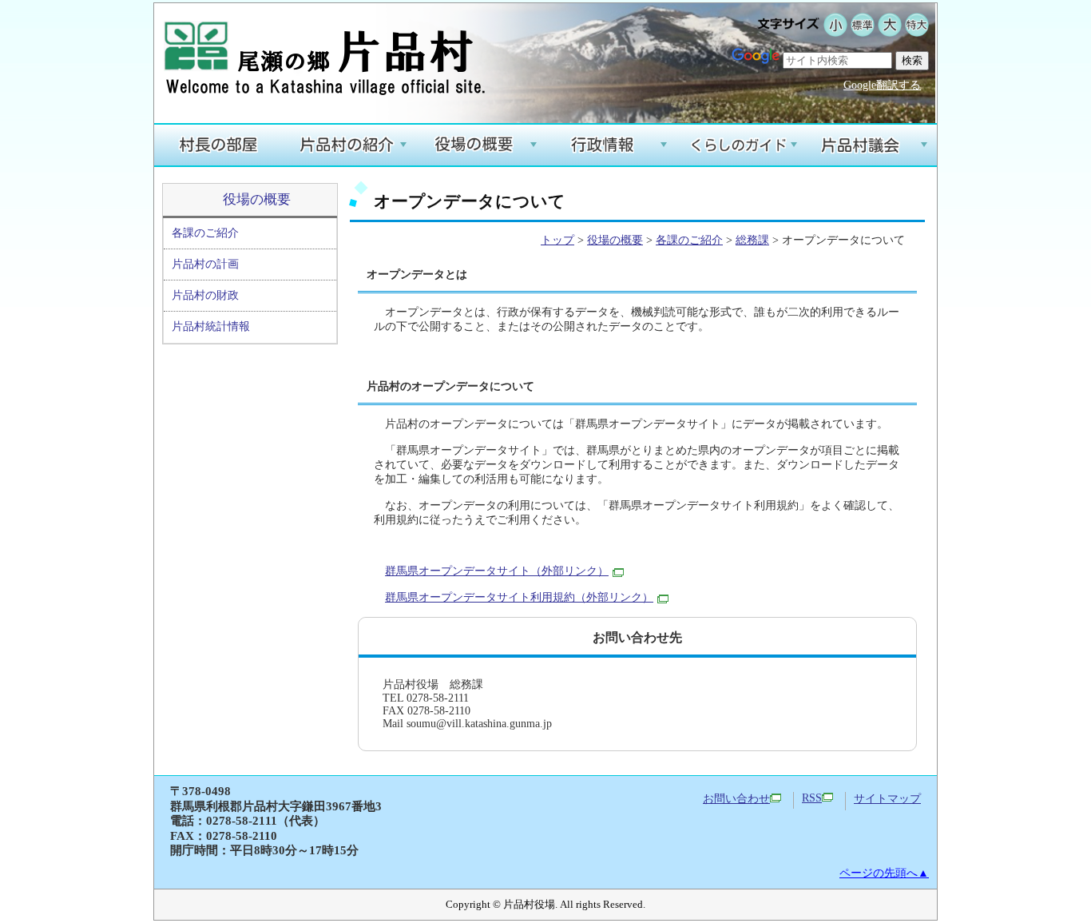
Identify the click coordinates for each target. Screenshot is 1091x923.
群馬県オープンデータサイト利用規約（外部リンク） (519, 597)
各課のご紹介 (205, 233)
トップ (557, 240)
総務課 (752, 240)
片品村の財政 (205, 295)
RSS (812, 798)
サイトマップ (887, 799)
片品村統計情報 (211, 326)
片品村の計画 (205, 264)
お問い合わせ (736, 799)
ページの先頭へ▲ (884, 873)
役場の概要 (257, 199)
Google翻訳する (882, 85)
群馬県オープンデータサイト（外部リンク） (497, 571)
